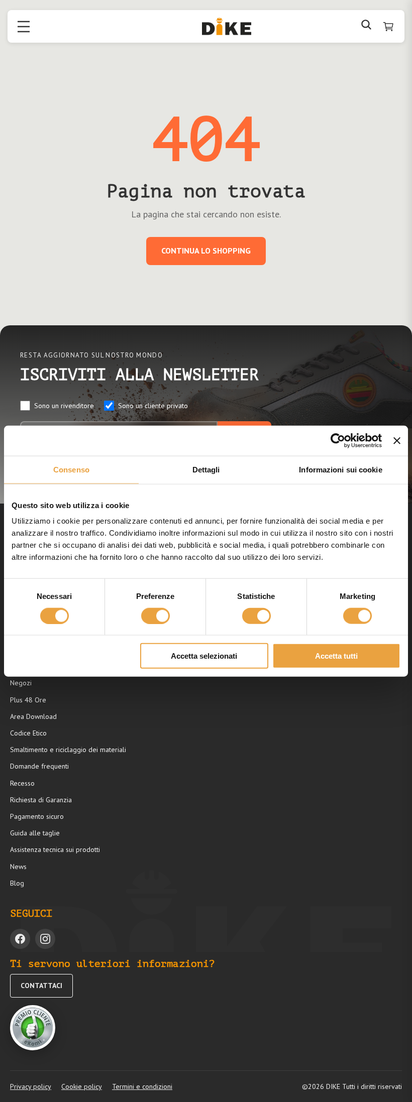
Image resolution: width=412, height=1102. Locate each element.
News (18, 866)
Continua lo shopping (206, 251)
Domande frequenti (39, 766)
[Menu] (24, 27)
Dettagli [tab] (206, 469)
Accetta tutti (336, 656)
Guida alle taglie (35, 832)
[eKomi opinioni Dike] (32, 1027)
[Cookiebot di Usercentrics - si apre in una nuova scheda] (338, 440)
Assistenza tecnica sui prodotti (55, 849)
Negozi (21, 682)
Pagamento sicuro (37, 816)
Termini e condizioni (142, 1086)
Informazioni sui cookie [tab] (340, 469)
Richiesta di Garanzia (41, 799)
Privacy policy (30, 1086)
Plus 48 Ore (28, 699)
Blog (17, 883)
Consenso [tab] (71, 469)
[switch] (155, 615)
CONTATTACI (41, 985)
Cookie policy (81, 1086)
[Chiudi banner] (396, 440)
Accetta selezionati (204, 656)
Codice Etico (28, 733)
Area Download (33, 716)
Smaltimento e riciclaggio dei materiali (68, 749)
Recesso (22, 783)
